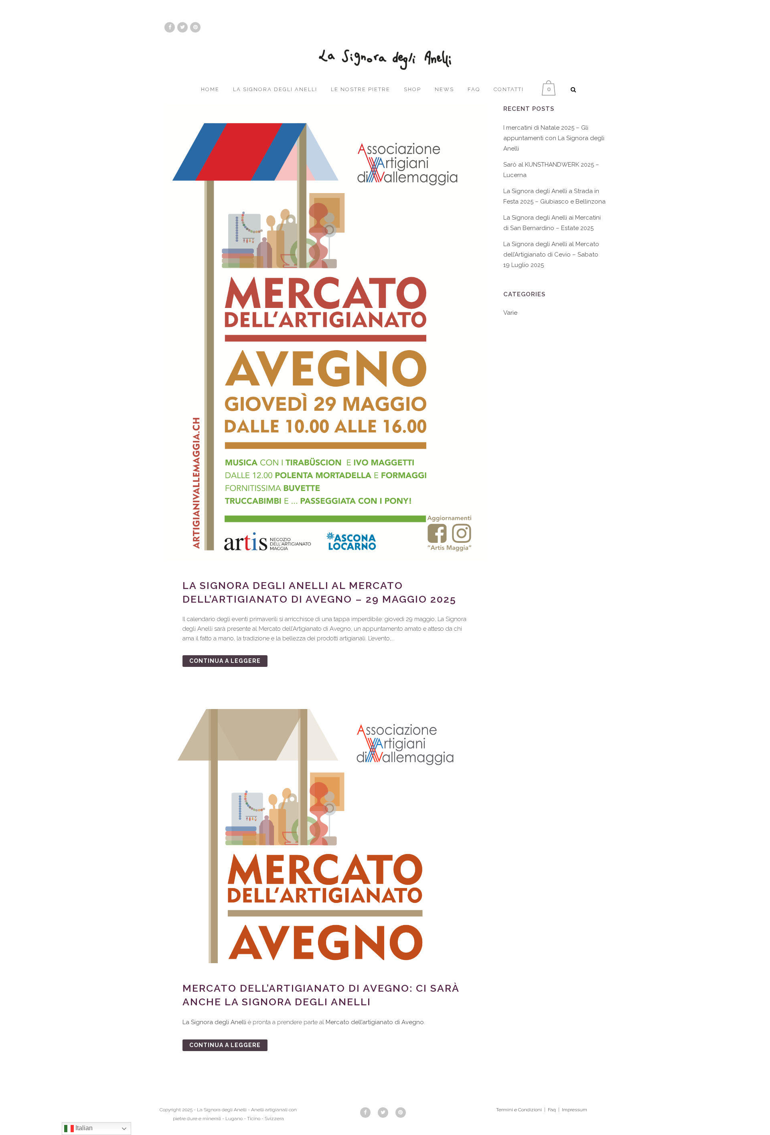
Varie (510, 312)
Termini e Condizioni (519, 1110)
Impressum (574, 1110)
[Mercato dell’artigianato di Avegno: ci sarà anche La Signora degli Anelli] (325, 836)
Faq (552, 1110)
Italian (83, 1128)
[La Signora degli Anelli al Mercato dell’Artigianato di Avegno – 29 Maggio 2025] (325, 332)
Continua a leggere (225, 661)
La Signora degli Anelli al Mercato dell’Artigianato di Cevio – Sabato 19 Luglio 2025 (551, 254)
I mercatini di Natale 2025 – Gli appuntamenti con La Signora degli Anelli (553, 138)
